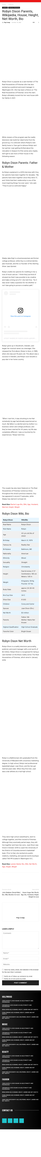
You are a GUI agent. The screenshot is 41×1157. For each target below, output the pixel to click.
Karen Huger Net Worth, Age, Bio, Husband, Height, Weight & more (30, 895)
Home (4, 4)
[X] (9, 27)
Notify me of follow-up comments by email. (18, 976)
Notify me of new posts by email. (15, 979)
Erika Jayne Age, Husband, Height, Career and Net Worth (20, 1009)
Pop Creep (7, 22)
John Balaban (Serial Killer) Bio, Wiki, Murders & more (11, 894)
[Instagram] (10, 1120)
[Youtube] (21, 1120)
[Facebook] (4, 27)
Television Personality (14, 7)
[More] (23, 27)
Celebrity (10, 4)
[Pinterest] (14, 27)
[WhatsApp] (19, 27)
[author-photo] (20, 915)
